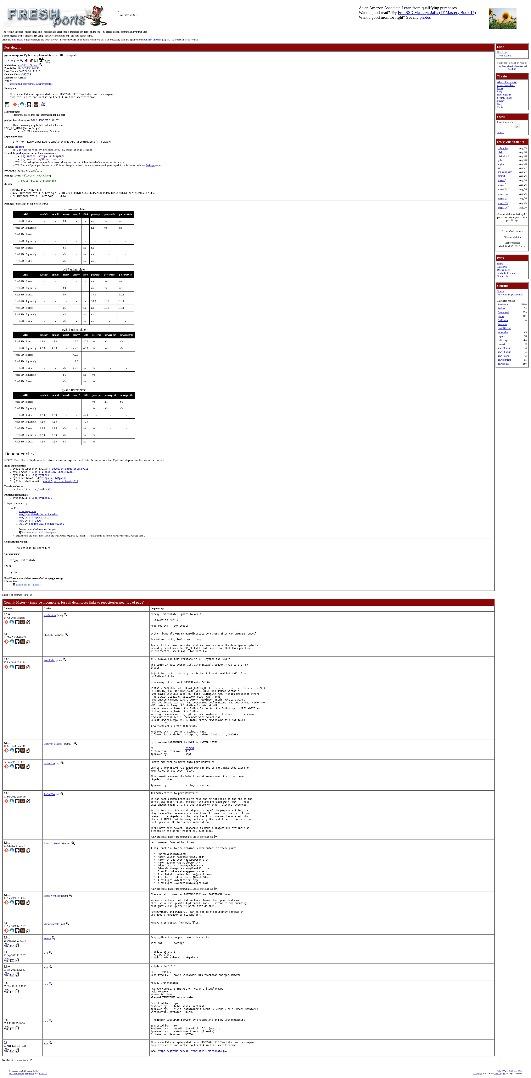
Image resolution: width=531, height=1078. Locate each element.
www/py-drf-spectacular (35, 517)
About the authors (506, 85)
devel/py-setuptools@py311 (70, 468)
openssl (501, 180)
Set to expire (504, 340)
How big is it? (504, 94)
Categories (502, 266)
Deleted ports (503, 269)
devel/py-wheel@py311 (59, 471)
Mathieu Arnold (51, 923)
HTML (505, 1071)
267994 (189, 748)
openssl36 (503, 207)
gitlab (500, 160)
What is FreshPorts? (507, 82)
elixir (500, 152)
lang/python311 (42, 475)
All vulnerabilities (512, 237)
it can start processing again (155, 39)
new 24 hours (504, 348)
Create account (504, 55)
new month (503, 363)
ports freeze (17, 39)
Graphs (500, 291)
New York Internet (505, 66)
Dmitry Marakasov (53, 743)
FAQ (499, 91)
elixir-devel (503, 156)
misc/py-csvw (27, 511)
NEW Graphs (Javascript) (509, 294)
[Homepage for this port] (7, 105)
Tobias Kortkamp (52, 895)
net (11, 60)
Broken (501, 308)
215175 (166, 972)
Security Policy (504, 97)
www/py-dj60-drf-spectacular (38, 514)
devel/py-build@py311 (51, 478)
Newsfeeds (502, 276)
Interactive (503, 344)
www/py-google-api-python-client (41, 523)
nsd (499, 168)
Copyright (478, 1073)
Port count (503, 304)
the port (19, 146)
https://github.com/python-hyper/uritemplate (31, 83)
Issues (500, 88)
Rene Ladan (49, 660)
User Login (502, 52)
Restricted (502, 324)
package (20, 153)
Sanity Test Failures (506, 273)
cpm (46, 984)
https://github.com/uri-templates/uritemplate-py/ (193, 1051)
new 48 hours (504, 351)
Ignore (501, 316)
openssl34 (503, 189)
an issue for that (190, 39)
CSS (511, 1071)
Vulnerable (503, 332)
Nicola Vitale (50, 615)
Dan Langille (499, 1073)
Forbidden (503, 320)
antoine (47, 938)
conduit (501, 175)
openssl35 (503, 198)
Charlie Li (48, 634)
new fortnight (504, 359)
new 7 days (503, 355)
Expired (501, 336)
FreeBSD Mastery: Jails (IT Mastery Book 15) (437, 12)
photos (425, 17)
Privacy (500, 100)
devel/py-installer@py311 (60, 481)
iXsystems (518, 66)
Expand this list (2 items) (28, 584)
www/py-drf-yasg (30, 520)
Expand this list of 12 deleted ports (39, 532)
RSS (520, 1071)
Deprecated (503, 312)
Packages (150, 165)
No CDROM (504, 328)
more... (500, 132)
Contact (500, 107)
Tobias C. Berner (52, 843)
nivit (46, 953)
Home (500, 263)
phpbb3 (501, 164)
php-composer (505, 171)
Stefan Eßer (49, 763)
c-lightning (503, 148)
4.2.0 (6, 60)
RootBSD (512, 69)
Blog (499, 104)
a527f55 (26, 74)
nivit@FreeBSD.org (28, 65)
